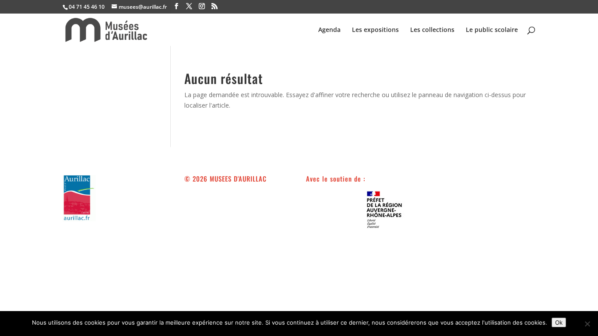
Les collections (432, 30)
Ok (559, 322)
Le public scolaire (492, 30)
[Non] (587, 323)
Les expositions (375, 30)
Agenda (329, 30)
